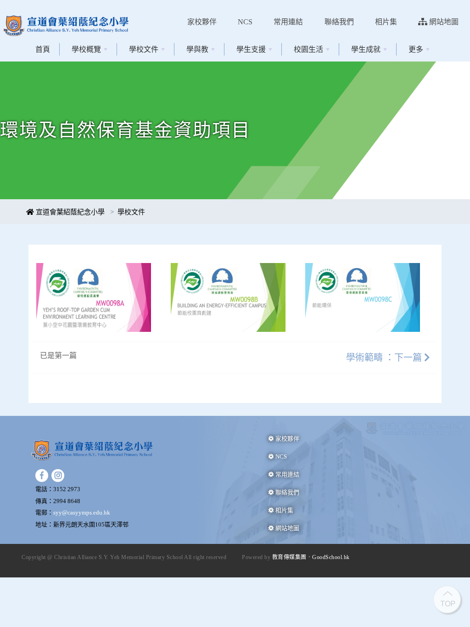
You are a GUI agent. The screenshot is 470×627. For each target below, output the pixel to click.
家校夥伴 (202, 22)
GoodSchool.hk (331, 557)
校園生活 (308, 49)
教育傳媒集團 (289, 557)
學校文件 (143, 49)
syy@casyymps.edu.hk (81, 512)
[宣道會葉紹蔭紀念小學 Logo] (69, 8)
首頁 (42, 49)
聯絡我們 (339, 22)
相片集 (386, 22)
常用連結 (288, 22)
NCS (245, 22)
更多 (415, 49)
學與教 (197, 49)
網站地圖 (443, 22)
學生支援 (251, 49)
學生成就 (365, 49)
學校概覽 (86, 49)
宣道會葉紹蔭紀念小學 (69, 212)
